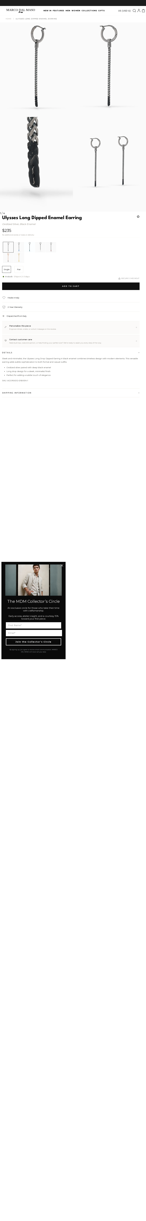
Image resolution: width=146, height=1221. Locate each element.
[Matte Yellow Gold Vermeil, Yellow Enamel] (19, 258)
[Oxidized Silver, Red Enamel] (51, 247)
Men (68, 11)
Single (7, 269)
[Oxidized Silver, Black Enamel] (8, 247)
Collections (89, 11)
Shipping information (17, 393)
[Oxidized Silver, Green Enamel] (29, 247)
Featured (58, 11)
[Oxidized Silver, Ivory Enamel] (40, 247)
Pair (19, 269)
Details (7, 353)
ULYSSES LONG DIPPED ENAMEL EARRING (36, 19)
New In (47, 11)
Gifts (101, 11)
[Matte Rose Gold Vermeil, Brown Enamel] (8, 258)
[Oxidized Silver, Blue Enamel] (19, 247)
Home (9, 19)
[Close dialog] (61, 565)
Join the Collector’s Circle (33, 642)
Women (76, 11)
